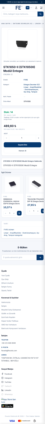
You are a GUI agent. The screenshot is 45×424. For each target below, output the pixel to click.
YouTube (8, 382)
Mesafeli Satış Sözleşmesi (11, 310)
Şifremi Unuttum (7, 283)
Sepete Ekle (22, 145)
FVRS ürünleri (9, 230)
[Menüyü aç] (3, 8)
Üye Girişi (4, 279)
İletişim (4, 306)
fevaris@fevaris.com (9, 351)
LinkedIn (8, 390)
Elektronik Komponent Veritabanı (13, 328)
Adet (6, 133)
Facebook (8, 374)
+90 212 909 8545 (8, 343)
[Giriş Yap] (36, 7)
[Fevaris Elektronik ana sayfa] (18, 7)
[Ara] (41, 14)
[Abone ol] (40, 257)
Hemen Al (22, 151)
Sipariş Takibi (6, 290)
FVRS (26, 80)
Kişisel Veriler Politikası (9, 321)
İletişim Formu (6, 287)
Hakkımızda (5, 302)
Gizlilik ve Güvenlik (8, 313)
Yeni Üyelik (5, 276)
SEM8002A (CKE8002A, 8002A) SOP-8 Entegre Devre (11, 201)
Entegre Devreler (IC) (32, 85)
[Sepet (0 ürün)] (41, 7)
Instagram (8, 378)
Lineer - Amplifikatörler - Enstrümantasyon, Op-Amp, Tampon (32, 89)
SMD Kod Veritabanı (8, 325)
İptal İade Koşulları (8, 317)
